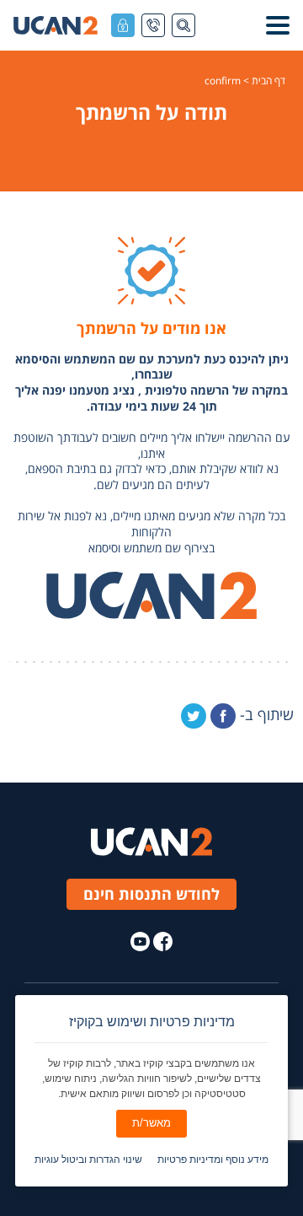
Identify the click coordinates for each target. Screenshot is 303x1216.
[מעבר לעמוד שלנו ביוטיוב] (140, 941)
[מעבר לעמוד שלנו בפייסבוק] (163, 941)
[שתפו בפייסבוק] (223, 716)
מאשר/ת (151, 1122)
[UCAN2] (55, 25)
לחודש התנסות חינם (151, 894)
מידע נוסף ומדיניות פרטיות (212, 1159)
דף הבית (268, 81)
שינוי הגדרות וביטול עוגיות (88, 1159)
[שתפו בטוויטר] (193, 716)
